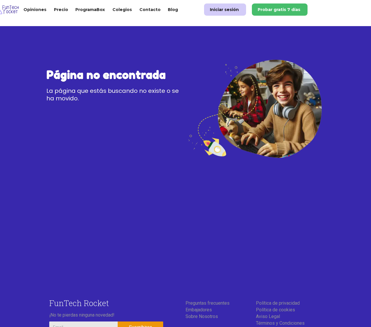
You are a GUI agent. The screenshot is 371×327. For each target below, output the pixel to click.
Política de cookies (275, 309)
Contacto (150, 9)
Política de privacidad (278, 303)
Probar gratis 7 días (279, 9)
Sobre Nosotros (202, 316)
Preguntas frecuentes (208, 303)
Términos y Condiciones (280, 323)
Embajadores (199, 309)
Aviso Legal (268, 316)
